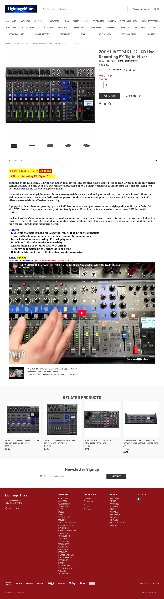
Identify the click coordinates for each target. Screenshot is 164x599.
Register (146, 9)
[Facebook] (100, 103)
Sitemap (87, 509)
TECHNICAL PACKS (129, 34)
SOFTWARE (154, 28)
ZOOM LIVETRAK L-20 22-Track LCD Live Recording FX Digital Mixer (22, 442)
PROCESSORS (111, 28)
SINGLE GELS (140, 28)
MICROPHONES (80, 28)
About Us (87, 498)
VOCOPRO (114, 498)
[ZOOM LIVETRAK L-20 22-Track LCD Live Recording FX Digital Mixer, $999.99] (23, 419)
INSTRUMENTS (64, 28)
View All (113, 525)
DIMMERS (112, 21)
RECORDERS (125, 28)
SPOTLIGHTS (65, 34)
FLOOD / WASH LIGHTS (128, 21)
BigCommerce (19, 592)
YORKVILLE (114, 504)
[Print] (109, 103)
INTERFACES (48, 28)
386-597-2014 (13, 508)
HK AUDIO (114, 520)
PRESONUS (114, 517)
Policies (87, 507)
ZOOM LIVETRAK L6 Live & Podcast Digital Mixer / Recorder (98, 442)
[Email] (105, 103)
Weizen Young (154, 592)
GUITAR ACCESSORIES (150, 21)
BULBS (66, 21)
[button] (129, 70)
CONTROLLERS (98, 21)
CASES (86, 21)
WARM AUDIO (115, 515)
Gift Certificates (64, 574)
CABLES (76, 21)
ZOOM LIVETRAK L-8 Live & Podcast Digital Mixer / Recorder (59, 442)
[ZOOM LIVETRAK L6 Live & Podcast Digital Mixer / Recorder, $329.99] (101, 419)
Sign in (138, 9)
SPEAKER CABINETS (16, 34)
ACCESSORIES (10, 21)
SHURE (113, 501)
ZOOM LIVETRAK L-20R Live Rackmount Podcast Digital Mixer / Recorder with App (140, 443)
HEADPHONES (11, 28)
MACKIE (113, 509)
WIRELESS (151, 34)
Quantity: (103, 79)
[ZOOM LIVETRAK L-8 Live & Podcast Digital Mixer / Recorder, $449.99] (62, 419)
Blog (86, 504)
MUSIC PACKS (96, 28)
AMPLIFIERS (25, 21)
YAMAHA (114, 512)
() (157, 9)
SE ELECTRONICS (117, 523)
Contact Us (88, 501)
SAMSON (114, 507)
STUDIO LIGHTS (105, 34)
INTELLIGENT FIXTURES (30, 28)
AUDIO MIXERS (39, 21)
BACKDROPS (54, 21)
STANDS (84, 34)
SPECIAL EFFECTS (42, 34)
